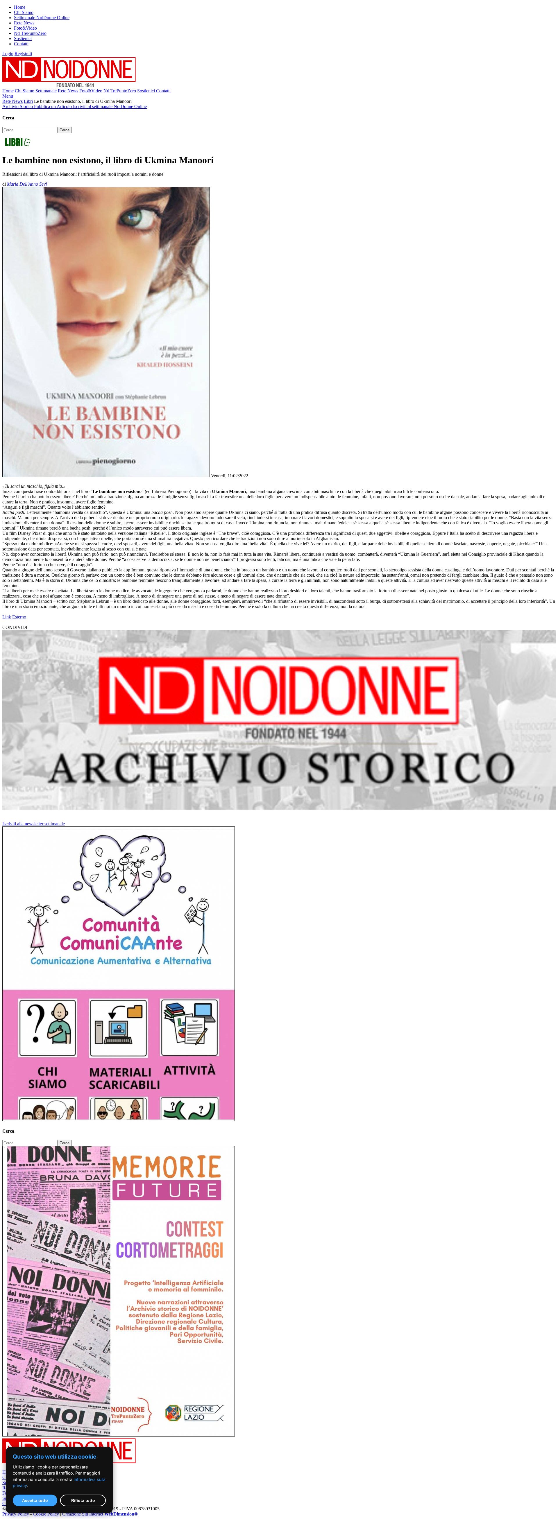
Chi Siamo (23, 12)
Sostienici (23, 38)
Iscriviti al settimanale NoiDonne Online (110, 106)
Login (7, 53)
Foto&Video (25, 28)
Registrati (23, 53)
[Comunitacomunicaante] (118, 1119)
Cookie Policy (46, 1513)
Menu (7, 96)
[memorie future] (118, 1434)
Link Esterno (14, 616)
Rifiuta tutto (83, 1500)
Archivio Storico (18, 106)
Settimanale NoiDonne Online (41, 17)
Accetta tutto (35, 1500)
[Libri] (17, 146)
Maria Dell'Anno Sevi (27, 184)
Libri (28, 101)
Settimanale (46, 90)
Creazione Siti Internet (100, 1513)
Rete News (24, 22)
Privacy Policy (15, 1513)
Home (19, 7)
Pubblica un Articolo (53, 106)
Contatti (21, 43)
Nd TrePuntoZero (30, 33)
